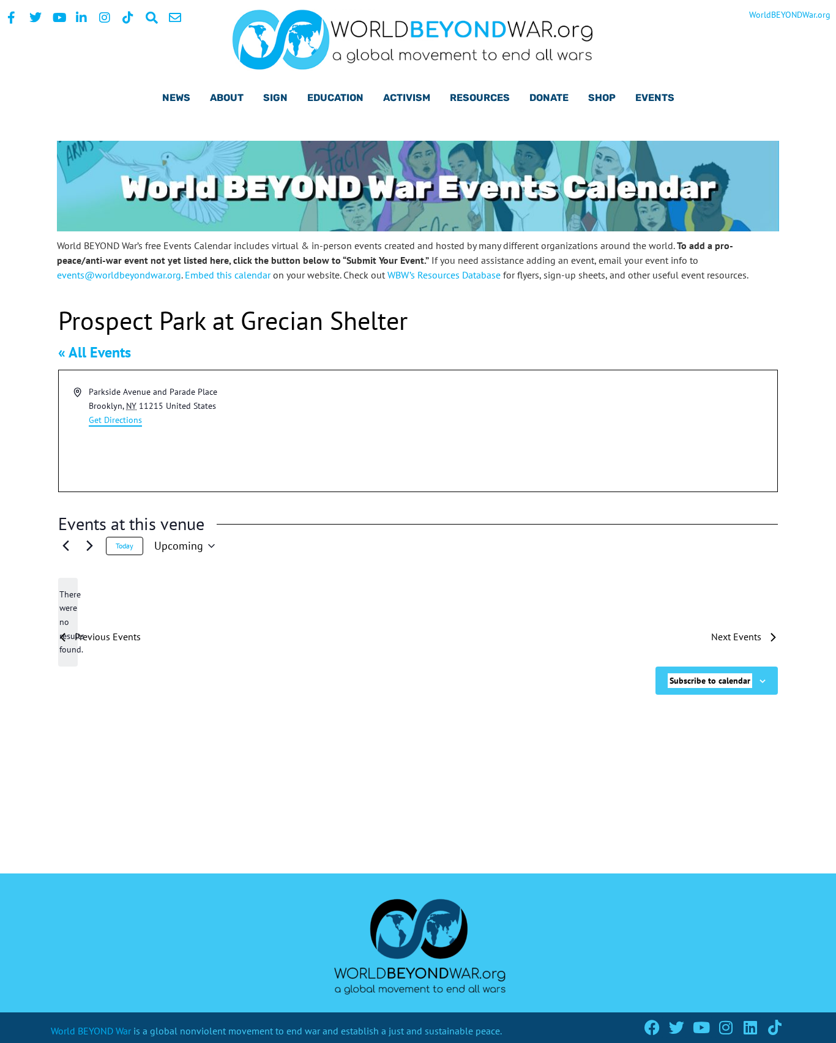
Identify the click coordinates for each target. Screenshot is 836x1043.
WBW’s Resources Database (444, 275)
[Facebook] (652, 1027)
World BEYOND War (91, 1031)
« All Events (94, 352)
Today (124, 545)
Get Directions (115, 419)
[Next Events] (89, 546)
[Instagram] (725, 1027)
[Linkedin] (750, 1027)
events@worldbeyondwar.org (119, 275)
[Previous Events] (65, 546)
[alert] (68, 622)
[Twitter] (676, 1027)
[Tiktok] (774, 1027)
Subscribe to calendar (710, 680)
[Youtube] (701, 1027)
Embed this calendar (228, 275)
